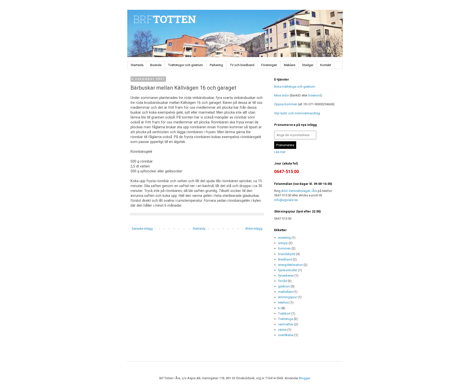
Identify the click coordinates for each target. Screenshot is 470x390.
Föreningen (269, 65)
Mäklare (289, 65)
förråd (282, 281)
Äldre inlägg (253, 228)
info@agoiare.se (286, 200)
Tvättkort (284, 313)
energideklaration (290, 265)
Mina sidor (281, 95)
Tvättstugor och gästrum (185, 65)
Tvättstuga (285, 319)
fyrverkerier (286, 275)
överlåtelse (286, 335)
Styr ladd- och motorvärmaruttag (297, 113)
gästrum (284, 286)
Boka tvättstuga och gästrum (294, 86)
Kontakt (325, 65)
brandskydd (286, 254)
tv (279, 308)
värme (282, 329)
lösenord (314, 95)
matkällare (285, 292)
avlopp (283, 243)
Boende (155, 65)
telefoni (283, 302)
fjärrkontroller (287, 270)
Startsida (137, 65)
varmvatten (286, 324)
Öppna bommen (285, 104)
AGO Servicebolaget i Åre (299, 191)
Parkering (216, 65)
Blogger (304, 378)
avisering (284, 237)
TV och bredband (242, 65)
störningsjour (287, 297)
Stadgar (307, 65)
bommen (284, 248)
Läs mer (279, 152)
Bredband (285, 259)
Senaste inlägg (142, 228)
